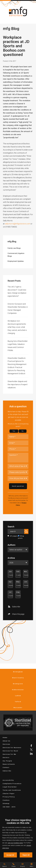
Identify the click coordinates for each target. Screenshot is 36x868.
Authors (11, 545)
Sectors (6, 757)
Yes (13, 431)
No (23, 431)
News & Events (9, 764)
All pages (14, 536)
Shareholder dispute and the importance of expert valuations (18, 384)
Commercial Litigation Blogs (16, 254)
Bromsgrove (18, 683)
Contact (6, 767)
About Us (6, 741)
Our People (7, 761)
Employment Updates (16, 261)
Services (6, 744)
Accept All (10, 855)
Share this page (18, 614)
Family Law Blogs (14, 248)
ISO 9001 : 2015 (9, 807)
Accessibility (8, 780)
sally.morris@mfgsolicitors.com (17, 224)
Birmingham (18, 672)
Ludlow (18, 695)
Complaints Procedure (12, 783)
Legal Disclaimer (10, 787)
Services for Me (9, 754)
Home (5, 737)
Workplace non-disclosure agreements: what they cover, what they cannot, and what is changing (17, 327)
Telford (18, 701)
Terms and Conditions (12, 790)
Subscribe (16, 607)
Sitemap (6, 803)
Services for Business (12, 747)
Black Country (18, 677)
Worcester (18, 707)
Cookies (6, 800)
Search (11, 526)
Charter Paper (9, 793)
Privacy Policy (9, 797)
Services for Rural (10, 751)
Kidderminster (18, 689)
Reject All (26, 855)
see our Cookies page (15, 843)
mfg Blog (12, 241)
